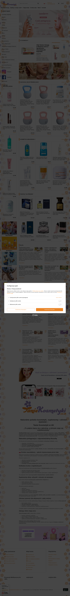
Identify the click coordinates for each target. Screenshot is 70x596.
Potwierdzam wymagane (20, 309)
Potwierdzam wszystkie (49, 309)
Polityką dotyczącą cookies (38, 290)
